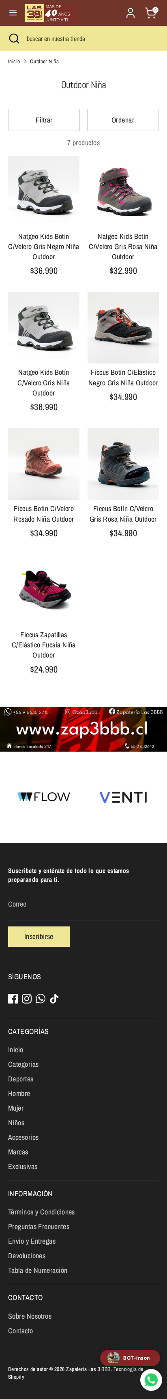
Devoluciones (26, 1256)
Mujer (16, 1108)
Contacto (20, 1331)
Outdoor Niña (44, 61)
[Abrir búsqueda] (13, 38)
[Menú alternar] (13, 12)
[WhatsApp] (40, 999)
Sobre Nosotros (29, 1316)
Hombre (19, 1093)
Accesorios (23, 1137)
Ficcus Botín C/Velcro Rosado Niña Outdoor (43, 513)
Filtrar (44, 120)
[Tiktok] (54, 999)
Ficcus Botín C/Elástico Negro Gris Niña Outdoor (123, 377)
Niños (16, 1122)
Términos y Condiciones (41, 1212)
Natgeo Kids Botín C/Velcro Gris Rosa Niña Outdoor (123, 246)
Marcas (18, 1152)
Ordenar (122, 120)
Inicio (14, 61)
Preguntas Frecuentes (38, 1226)
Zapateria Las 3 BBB (88, 1369)
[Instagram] (27, 999)
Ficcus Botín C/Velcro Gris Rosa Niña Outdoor (123, 513)
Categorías (23, 1064)
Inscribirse (39, 936)
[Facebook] (13, 999)
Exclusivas (23, 1166)
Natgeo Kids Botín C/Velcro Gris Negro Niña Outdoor (43, 246)
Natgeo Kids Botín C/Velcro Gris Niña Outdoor (43, 382)
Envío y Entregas (32, 1241)
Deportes (21, 1079)
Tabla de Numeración (38, 1270)
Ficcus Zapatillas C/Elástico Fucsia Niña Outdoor (44, 645)
